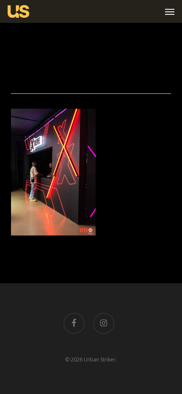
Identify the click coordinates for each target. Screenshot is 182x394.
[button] (169, 11)
